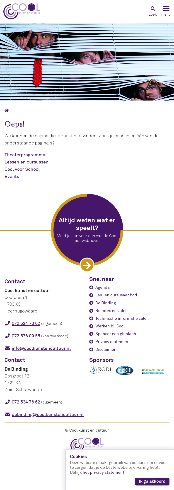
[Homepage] (8, 110)
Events (12, 176)
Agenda (102, 287)
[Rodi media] (100, 373)
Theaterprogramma (25, 155)
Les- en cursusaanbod (116, 295)
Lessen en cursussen (26, 162)
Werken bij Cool (110, 326)
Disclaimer (105, 349)
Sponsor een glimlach (115, 333)
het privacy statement (103, 472)
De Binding (105, 303)
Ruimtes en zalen (111, 310)
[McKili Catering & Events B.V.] (127, 375)
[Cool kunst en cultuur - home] (21, 11)
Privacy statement (112, 341)
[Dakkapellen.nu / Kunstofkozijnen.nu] (153, 376)
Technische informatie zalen (122, 318)
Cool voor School (22, 169)
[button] (153, 11)
